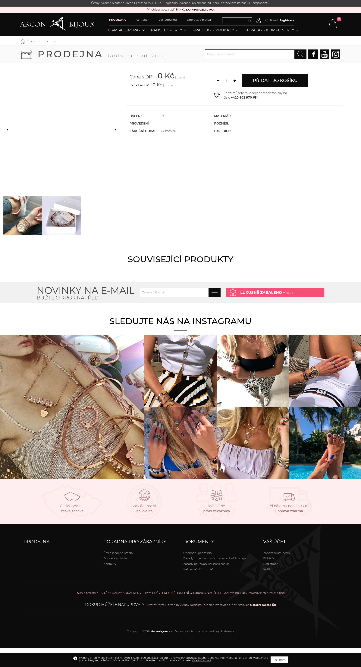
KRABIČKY (103, 593)
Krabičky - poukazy (213, 30)
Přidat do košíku (275, 80)
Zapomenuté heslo (276, 553)
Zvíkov (184, 605)
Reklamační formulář (198, 569)
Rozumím (279, 660)
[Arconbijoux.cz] (64, 24)
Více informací (201, 660)
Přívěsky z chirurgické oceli (266, 593)
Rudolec (208, 605)
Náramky (199, 593)
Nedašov (196, 605)
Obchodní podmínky (197, 553)
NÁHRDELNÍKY (181, 593)
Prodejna (102, 54)
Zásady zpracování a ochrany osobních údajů (214, 558)
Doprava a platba (199, 19)
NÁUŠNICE (214, 593)
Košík (267, 569)
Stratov (152, 605)
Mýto (161, 605)
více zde (289, 293)
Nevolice (243, 605)
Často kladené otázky (118, 553)
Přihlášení (270, 558)
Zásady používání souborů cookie (206, 564)
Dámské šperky (124, 30)
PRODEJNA (117, 19)
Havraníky (172, 605)
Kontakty (142, 19)
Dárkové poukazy (235, 593)
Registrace (287, 20)
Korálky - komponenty (269, 30)
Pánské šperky (166, 30)
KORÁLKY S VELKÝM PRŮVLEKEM (147, 593)
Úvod (31, 41)
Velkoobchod (168, 19)
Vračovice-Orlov (226, 605)
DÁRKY (117, 593)
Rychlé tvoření (86, 593)
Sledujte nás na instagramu (180, 321)
